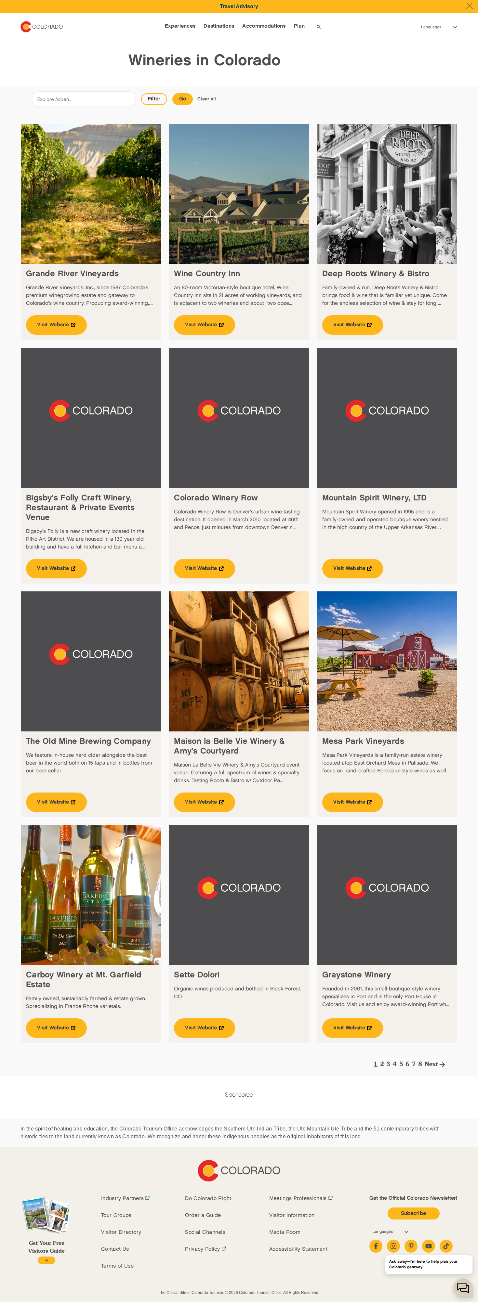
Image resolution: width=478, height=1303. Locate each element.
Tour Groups (116, 1215)
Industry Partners (122, 1198)
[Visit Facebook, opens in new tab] (375, 1246)
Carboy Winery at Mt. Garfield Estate (83, 979)
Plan (299, 26)
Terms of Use (117, 1266)
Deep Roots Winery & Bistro (376, 273)
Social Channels (205, 1232)
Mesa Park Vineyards (363, 741)
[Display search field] (319, 27)
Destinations (219, 26)
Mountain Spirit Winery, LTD (374, 498)
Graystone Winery (356, 975)
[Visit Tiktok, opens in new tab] (446, 1246)
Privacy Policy (202, 1249)
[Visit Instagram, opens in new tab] (393, 1246)
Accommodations (263, 26)
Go (182, 99)
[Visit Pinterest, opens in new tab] (411, 1246)
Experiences (180, 26)
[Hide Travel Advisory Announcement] (469, 6)
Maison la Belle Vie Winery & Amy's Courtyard (229, 746)
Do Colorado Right (208, 1198)
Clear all (206, 99)
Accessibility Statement (298, 1249)
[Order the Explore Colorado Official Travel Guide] (46, 1260)
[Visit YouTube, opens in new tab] (428, 1246)
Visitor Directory (121, 1232)
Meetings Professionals (298, 1198)
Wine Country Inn (207, 273)
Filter (154, 99)
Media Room (284, 1232)
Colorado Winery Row (216, 498)
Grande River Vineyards (72, 273)
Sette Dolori (196, 975)
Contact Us (115, 1249)
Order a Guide (203, 1215)
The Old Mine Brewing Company (88, 741)
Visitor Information (292, 1215)
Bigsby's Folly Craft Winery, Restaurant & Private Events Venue (80, 507)
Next (431, 1064)
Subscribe (413, 1213)
